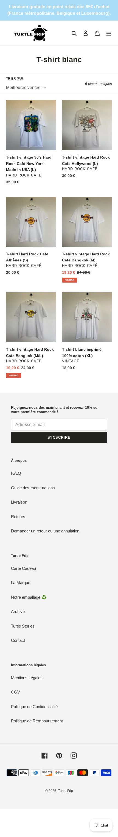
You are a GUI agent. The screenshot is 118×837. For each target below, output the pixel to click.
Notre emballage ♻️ (29, 597)
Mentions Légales (27, 677)
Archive (18, 611)
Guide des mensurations (33, 487)
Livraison (19, 502)
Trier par (14, 79)
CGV (15, 692)
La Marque (20, 582)
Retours (18, 516)
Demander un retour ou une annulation (45, 531)
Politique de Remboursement (37, 721)
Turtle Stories (23, 626)
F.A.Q (16, 473)
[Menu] (108, 33)
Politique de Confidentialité (34, 706)
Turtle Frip (65, 791)
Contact (18, 640)
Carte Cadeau (23, 568)
